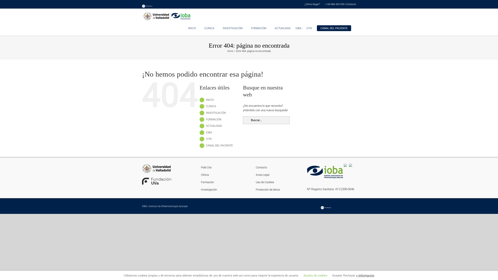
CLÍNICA (211, 106)
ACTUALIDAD (214, 125)
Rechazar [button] (349, 275)
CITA (209, 138)
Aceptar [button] (337, 275)
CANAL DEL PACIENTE (219, 145)
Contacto (351, 4)
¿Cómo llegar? (312, 4)
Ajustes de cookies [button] (315, 275)
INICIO (210, 99)
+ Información (365, 275)
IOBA (209, 132)
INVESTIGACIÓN (216, 112)
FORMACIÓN (213, 119)
